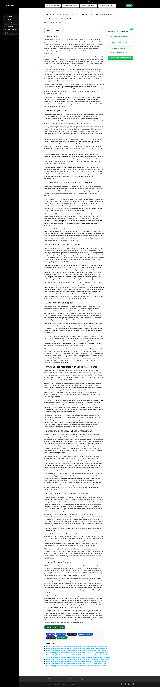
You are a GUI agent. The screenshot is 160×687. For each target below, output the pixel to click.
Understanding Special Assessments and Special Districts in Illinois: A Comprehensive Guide (76, 650)
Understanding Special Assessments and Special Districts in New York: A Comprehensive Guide (77, 659)
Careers (9, 19)
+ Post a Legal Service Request (120, 57)
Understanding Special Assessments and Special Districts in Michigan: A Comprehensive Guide (77, 653)
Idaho (55, 39)
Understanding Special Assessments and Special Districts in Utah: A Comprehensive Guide (76, 666)
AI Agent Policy (78, 679)
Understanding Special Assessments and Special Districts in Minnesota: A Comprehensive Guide (78, 655)
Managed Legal (89, 5)
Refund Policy (48, 679)
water (93, 84)
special (60, 39)
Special (46, 57)
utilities (84, 84)
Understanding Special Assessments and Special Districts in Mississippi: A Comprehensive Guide (78, 657)
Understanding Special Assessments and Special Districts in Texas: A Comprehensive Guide (76, 663)
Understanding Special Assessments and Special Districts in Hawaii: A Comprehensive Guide (76, 648)
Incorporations (71, 5)
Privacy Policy (68, 679)
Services (9, 16)
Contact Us (10, 26)
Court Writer (54, 5)
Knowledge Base (12, 33)
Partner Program (12, 29)
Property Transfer (107, 5)
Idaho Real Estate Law (58, 22)
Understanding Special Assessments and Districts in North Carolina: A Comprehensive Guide (76, 661)
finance (86, 69)
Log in (129, 5)
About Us (9, 23)
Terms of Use (58, 679)
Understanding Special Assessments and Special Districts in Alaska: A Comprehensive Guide (76, 646)
